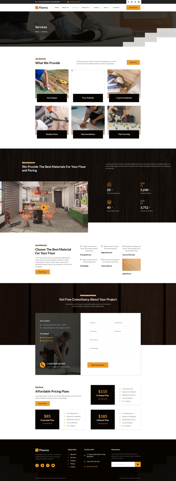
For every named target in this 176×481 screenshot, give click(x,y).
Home (57, 7)
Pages (96, 7)
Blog (106, 7)
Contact (116, 7)
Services (75, 7)
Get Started (46, 423)
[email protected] (75, 2)
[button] (133, 7)
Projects (85, 7)
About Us (65, 7)
